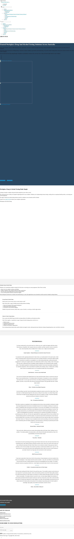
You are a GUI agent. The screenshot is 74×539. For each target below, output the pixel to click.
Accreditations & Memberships (10, 16)
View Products (2, 180)
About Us (5, 19)
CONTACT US (9, 180)
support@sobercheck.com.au (5, 513)
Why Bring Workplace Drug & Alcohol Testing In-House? (15, 14)
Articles (6, 17)
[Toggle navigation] (9, 2)
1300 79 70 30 (8, 199)
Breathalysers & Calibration (8, 10)
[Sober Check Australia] (5, 2)
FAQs (6, 15)
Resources (5, 13)
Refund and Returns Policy (5, 520)
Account (4, 5)
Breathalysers (7, 11)
